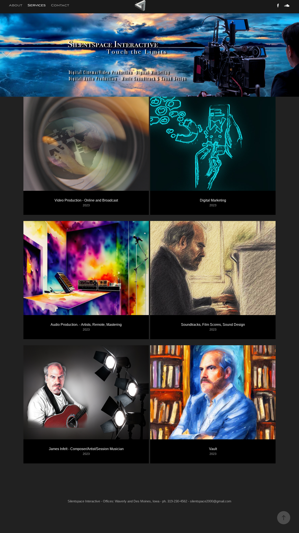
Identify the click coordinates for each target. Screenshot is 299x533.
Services (37, 5)
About (15, 5)
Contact (60, 5)
